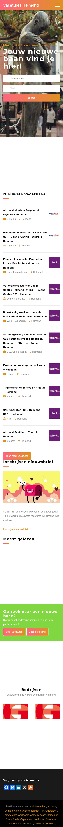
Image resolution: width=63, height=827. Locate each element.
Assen (43, 815)
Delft (9, 823)
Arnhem (34, 815)
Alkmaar (51, 806)
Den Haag (39, 823)
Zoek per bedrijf (37, 631)
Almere (17, 810)
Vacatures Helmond (21, 5)
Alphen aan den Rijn (33, 810)
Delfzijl (17, 823)
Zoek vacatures (14, 631)
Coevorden (51, 819)
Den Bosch (27, 823)
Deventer (51, 823)
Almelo (9, 810)
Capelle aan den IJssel (32, 819)
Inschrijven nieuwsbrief (15, 529)
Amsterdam (11, 815)
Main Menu (57, 5)
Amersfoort (51, 810)
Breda (16, 819)
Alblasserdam (38, 806)
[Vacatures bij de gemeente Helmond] (15, 712)
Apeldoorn (23, 815)
